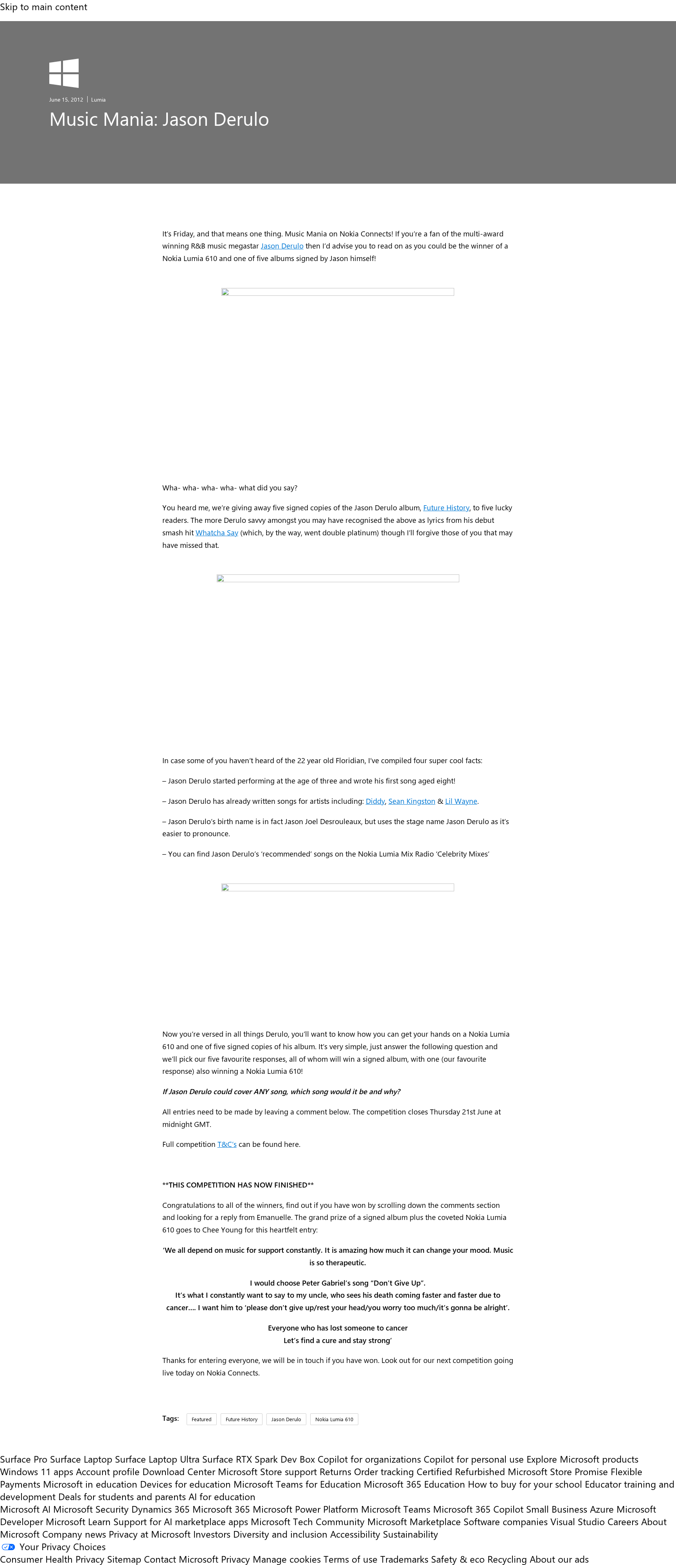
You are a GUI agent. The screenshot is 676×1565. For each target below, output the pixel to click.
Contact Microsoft (181, 1558)
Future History (446, 507)
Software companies (506, 1521)
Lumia (98, 99)
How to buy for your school (525, 1483)
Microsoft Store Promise (558, 1471)
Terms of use (351, 1558)
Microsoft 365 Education (414, 1483)
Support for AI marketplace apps (180, 1521)
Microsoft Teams (395, 1508)
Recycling (507, 1558)
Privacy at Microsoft (150, 1533)
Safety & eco (458, 1558)
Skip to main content (43, 6)
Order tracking (384, 1471)
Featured (202, 1419)
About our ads (559, 1558)
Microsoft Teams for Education (297, 1483)
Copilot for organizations (369, 1458)
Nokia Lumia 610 (334, 1419)
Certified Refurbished (461, 1471)
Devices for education (185, 1483)
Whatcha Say (217, 532)
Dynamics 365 (160, 1508)
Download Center (178, 1471)
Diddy (375, 801)
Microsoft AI (25, 1508)
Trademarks (404, 1558)
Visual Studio (577, 1521)
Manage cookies (287, 1558)
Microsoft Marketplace (414, 1521)
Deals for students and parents (122, 1496)
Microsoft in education (90, 1483)
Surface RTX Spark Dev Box (258, 1458)
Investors (211, 1533)
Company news (74, 1533)
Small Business (556, 1508)
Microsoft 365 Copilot (478, 1508)
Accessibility (355, 1533)
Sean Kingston (411, 801)
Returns (335, 1471)
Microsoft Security (91, 1508)
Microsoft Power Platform (305, 1508)
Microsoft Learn (78, 1521)
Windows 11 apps (36, 1471)
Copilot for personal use (474, 1458)
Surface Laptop (81, 1458)
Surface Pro (23, 1458)
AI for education (222, 1496)
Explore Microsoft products (582, 1458)
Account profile (108, 1471)
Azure (602, 1508)
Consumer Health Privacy (52, 1558)
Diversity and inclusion (280, 1533)
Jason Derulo (282, 245)
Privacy (237, 1558)
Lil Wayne (461, 801)
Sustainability (410, 1533)
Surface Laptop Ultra (157, 1458)
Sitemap (124, 1558)
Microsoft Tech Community (308, 1521)
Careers (623, 1521)
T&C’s (227, 1144)
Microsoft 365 (221, 1508)
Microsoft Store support (267, 1471)
